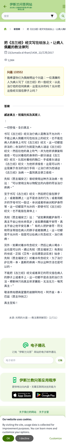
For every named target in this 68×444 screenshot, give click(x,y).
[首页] (5, 29)
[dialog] (32, 430)
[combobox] (27, 16)
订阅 (60, 360)
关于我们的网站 (27, 412)
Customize (56, 438)
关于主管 (44, 412)
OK (8, 438)
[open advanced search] (52, 15)
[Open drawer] (64, 6)
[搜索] (63, 16)
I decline (24, 438)
